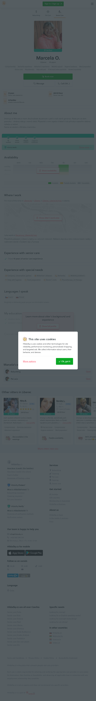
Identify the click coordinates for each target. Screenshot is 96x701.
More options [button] (29, 361)
